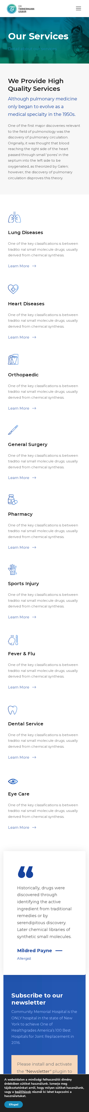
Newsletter (38, 1071)
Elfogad (13, 1104)
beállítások (23, 1092)
